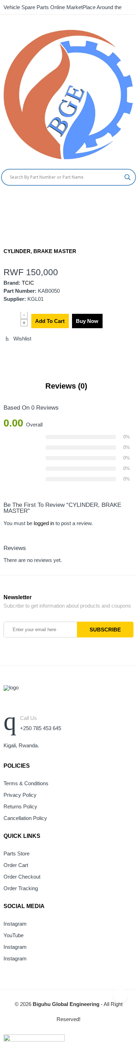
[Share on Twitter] (6, 354)
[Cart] (121, 200)
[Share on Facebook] (19, 354)
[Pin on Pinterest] (45, 354)
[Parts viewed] (120, 995)
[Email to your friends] (32, 354)
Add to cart (50, 321)
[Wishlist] (134, 200)
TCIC (28, 283)
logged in (44, 523)
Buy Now (87, 321)
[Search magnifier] (127, 177)
